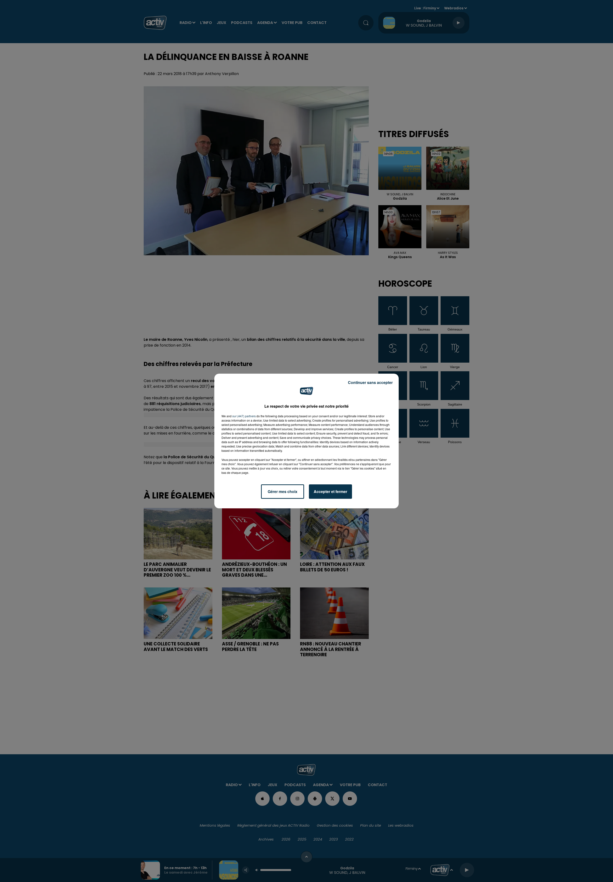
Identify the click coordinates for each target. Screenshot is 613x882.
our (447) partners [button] (244, 416)
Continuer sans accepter (370, 382)
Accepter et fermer (330, 491)
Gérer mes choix (282, 491)
